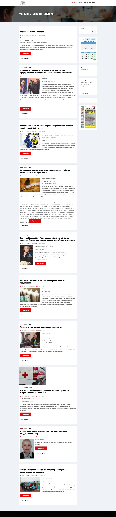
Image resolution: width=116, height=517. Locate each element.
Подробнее (26, 53)
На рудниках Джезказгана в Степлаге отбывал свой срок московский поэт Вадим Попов (45, 171)
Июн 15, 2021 (25, 436)
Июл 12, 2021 (25, 131)
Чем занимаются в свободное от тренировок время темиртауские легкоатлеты (43, 471)
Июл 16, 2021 (25, 35)
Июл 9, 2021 (24, 286)
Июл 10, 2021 (25, 243)
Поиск (82, 28)
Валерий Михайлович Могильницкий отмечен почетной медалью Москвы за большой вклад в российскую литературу (47, 239)
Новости (79, 2)
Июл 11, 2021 (25, 176)
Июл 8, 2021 (24, 330)
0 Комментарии (41, 35)
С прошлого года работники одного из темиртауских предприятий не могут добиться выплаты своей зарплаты (46, 71)
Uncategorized (27, 235)
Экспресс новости (28, 29)
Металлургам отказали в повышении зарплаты (41, 327)
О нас (93, 2)
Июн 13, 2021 (25, 475)
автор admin (33, 35)
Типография (87, 2)
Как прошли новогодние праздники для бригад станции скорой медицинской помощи (44, 391)
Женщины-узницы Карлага (32, 32)
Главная (73, 2)
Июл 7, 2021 (24, 396)
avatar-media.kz (23, 514)
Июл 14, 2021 (25, 76)
